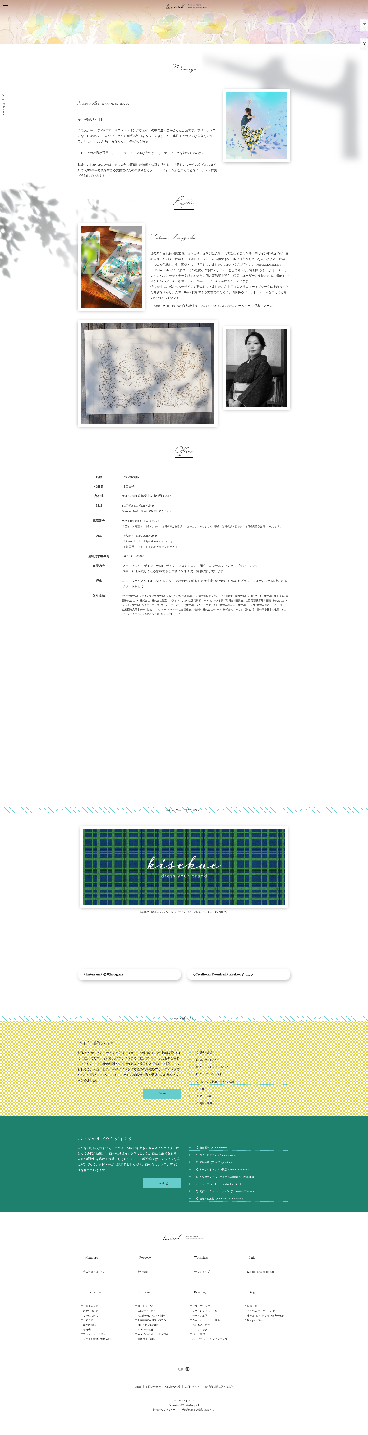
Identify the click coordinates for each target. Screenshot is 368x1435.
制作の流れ (89, 1324)
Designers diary (255, 1320)
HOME (169, 809)
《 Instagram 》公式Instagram (102, 974)
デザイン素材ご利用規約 (97, 1339)
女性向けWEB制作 (148, 1324)
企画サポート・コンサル (206, 1320)
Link (252, 1257)
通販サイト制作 (146, 1339)
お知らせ (88, 1320)
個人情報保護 (172, 1386)
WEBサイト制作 (147, 1310)
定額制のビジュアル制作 (151, 1315)
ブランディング (201, 1306)
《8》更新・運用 (202, 1103)
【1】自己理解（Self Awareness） (211, 1147)
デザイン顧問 (199, 1315)
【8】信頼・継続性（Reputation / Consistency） (219, 1198)
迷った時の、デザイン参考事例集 (265, 1315)
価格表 (87, 1329)
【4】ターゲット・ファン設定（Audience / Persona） (222, 1169)
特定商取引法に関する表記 (218, 1386)
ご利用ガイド (90, 1306)
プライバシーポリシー (95, 1334)
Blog (252, 1291)
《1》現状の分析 (202, 1052)
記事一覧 (252, 1306)
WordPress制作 (146, 1329)
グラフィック (199, 1329)
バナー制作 (198, 1334)
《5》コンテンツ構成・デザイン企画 (213, 1081)
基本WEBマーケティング (261, 1310)
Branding (200, 1291)
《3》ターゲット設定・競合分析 (211, 1067)
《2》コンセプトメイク (206, 1059)
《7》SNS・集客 (202, 1096)
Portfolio (145, 1257)
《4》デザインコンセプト (207, 1074)
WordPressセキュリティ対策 (153, 1334)
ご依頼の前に (90, 1315)
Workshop (201, 1257)
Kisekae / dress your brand (260, 1271)
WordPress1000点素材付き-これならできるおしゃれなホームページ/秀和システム (218, 305)
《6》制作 (199, 1088)
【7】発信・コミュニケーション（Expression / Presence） (225, 1191)
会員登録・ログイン (94, 1271)
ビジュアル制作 (201, 1324)
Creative (145, 1291)
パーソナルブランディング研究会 (211, 1339)
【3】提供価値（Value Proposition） (213, 1162)
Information (93, 1291)
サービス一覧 (145, 1306)
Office (138, 1386)
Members (91, 1257)
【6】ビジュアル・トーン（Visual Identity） (217, 1184)
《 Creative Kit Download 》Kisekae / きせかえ (223, 974)
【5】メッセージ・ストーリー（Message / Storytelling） (224, 1176)
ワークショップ (201, 1271)
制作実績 (143, 1271)
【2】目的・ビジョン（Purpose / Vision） (216, 1154)
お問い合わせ (90, 1310)
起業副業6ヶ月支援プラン (152, 1320)
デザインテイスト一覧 (204, 1310)
